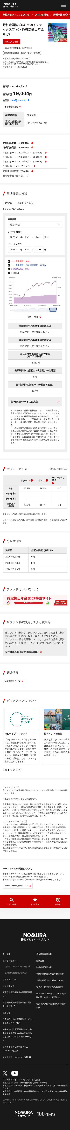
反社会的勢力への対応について (50, 980)
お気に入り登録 (11, 42)
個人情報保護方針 (44, 954)
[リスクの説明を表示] (47, 480)
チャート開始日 (15, 232)
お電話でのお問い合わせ (16, 973)
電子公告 (6, 1013)
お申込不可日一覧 (12, 681)
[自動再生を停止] (20, 770)
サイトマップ (8, 986)
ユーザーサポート (10, 961)
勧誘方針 (40, 961)
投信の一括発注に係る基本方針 (50, 987)
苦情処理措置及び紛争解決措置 (50, 974)
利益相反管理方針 (44, 967)
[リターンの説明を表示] (31, 480)
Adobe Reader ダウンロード (16, 886)
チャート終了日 (15, 244)
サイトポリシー (9, 979)
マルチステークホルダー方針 (15, 1057)
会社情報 (6, 954)
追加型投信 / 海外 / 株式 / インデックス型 (22, 53)
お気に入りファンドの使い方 (18, 966)
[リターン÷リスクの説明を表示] (53, 483)
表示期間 (12, 219)
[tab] (3, 770)
